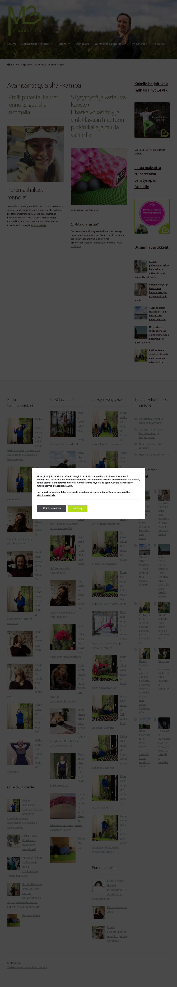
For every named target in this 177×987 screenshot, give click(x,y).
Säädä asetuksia (52, 508)
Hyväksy (77, 508)
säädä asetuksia (46, 495)
